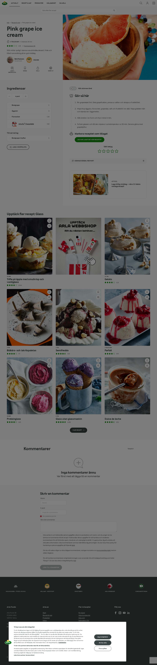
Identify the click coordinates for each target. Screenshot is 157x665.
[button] (8, 642)
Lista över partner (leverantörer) (24, 655)
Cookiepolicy (62, 642)
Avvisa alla (103, 643)
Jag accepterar (103, 637)
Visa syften (103, 648)
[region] (67, 642)
